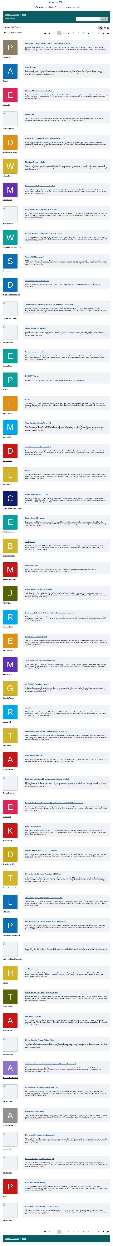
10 (98, 33)
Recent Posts (10, 18)
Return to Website (12, 14)
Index (24, 14)
